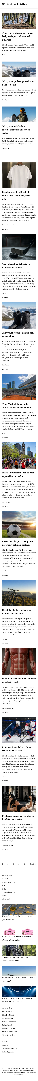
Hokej (4, 293)
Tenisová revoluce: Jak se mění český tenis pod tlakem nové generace (17, 36)
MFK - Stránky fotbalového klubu (14, 4)
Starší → (33, 864)
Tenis (3, 55)
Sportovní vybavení (8, 225)
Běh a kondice (6, 502)
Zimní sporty (6, 100)
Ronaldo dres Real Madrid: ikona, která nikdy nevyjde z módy (16, 195)
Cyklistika (5, 639)
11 (25, 864)
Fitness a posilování (8, 708)
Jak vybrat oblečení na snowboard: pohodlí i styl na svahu (16, 129)
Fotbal (4, 571)
